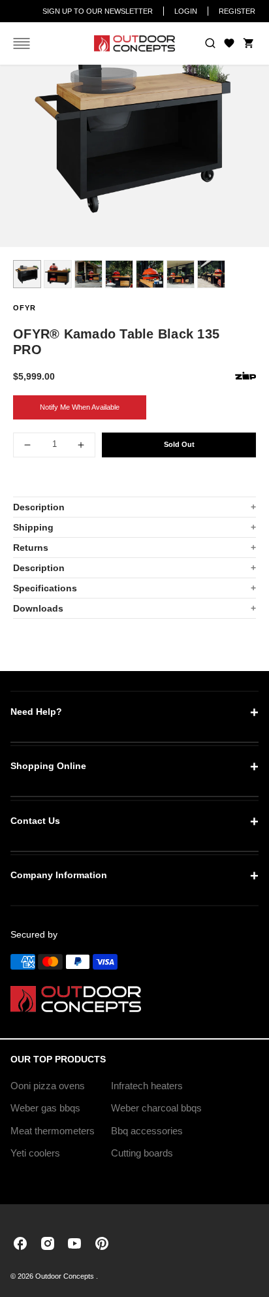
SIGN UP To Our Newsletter (97, 11)
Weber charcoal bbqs (156, 1107)
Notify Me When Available (79, 407)
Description (39, 507)
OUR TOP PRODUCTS (58, 1059)
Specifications (45, 588)
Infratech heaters (147, 1085)
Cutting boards (142, 1152)
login (185, 11)
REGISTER (237, 11)
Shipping (33, 527)
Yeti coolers (35, 1152)
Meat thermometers (52, 1130)
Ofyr (24, 308)
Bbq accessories (147, 1130)
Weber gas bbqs (45, 1107)
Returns (30, 547)
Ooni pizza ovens (47, 1085)
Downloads (38, 608)
